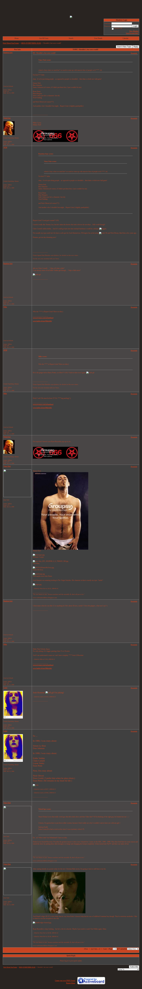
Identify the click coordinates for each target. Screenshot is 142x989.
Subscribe (134, 967)
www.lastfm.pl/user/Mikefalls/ (42, 321)
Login (135, 26)
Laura (5, 688)
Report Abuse (70, 983)
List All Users (43, 38)
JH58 (5, 147)
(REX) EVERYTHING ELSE (31, 43)
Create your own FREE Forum (65, 981)
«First (86, 949)
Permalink (134, 53)
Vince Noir (7, 466)
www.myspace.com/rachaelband (43, 318)
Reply (136, 47)
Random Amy (8, 53)
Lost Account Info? (132, 33)
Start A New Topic (124, 47)
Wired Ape (7, 118)
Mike (5, 307)
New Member (134, 31)
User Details (98, 38)
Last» (105, 949)
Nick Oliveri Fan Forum (11, 43)
